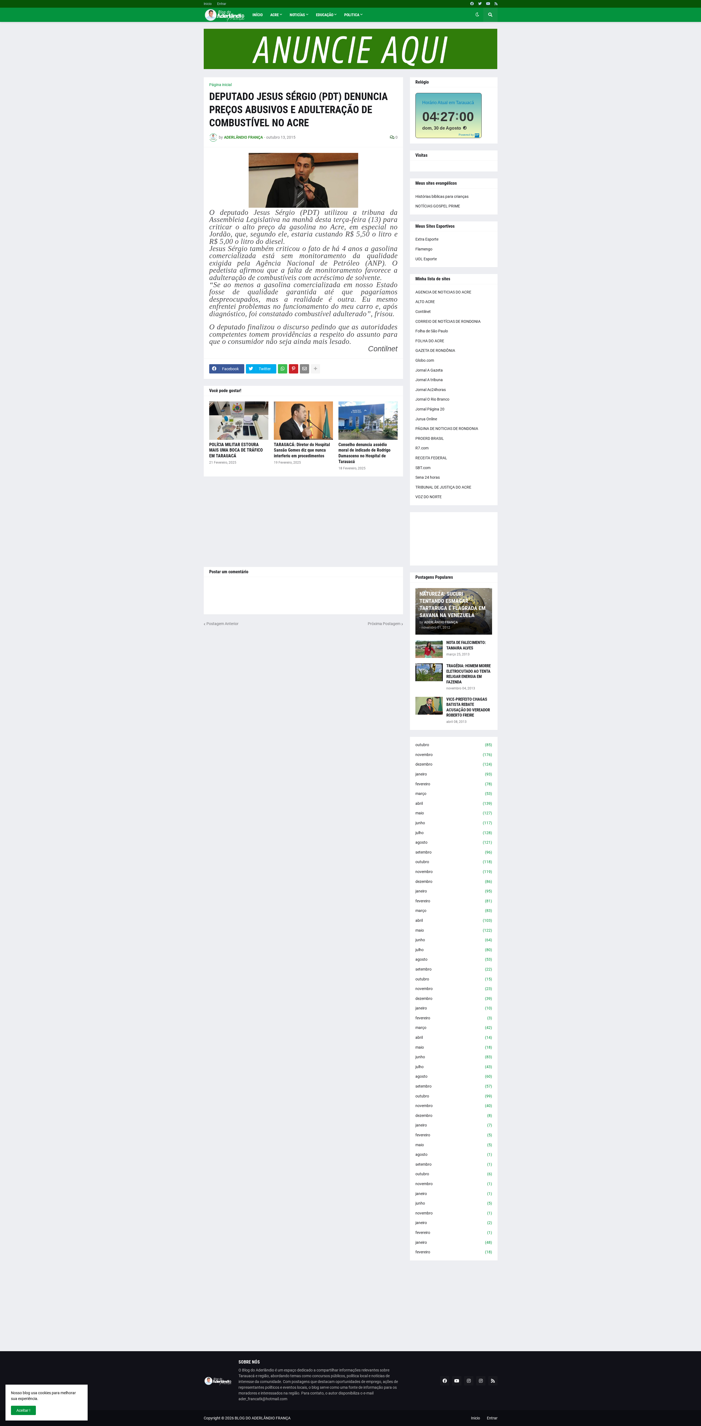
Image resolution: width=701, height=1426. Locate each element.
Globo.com (424, 360)
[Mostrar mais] (315, 368)
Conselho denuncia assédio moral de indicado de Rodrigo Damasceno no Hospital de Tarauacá (364, 453)
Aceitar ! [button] (23, 1410)
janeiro (453, 774)
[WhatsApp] (282, 368)
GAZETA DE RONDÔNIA (435, 350)
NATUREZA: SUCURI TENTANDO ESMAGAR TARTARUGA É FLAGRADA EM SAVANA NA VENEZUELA (452, 604)
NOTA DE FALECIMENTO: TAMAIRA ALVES (466, 645)
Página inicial (220, 85)
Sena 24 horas (427, 477)
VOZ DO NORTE (428, 497)
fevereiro (453, 784)
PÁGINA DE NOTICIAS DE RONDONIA (446, 428)
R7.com (422, 448)
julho (453, 833)
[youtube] (488, 4)
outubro (453, 745)
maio (453, 813)
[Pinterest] (293, 368)
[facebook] (472, 4)
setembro (453, 852)
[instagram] (468, 1380)
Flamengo (423, 249)
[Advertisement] (303, 521)
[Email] (304, 368)
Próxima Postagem (384, 623)
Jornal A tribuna (429, 380)
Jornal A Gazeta (429, 370)
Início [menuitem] (257, 15)
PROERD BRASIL (429, 438)
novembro (453, 754)
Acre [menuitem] (274, 15)
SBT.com (422, 468)
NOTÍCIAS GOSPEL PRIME (437, 206)
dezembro (453, 764)
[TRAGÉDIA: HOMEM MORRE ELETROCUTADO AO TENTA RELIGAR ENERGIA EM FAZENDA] (429, 672)
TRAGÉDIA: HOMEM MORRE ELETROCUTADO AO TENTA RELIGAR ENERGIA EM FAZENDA (468, 674)
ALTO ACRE (425, 302)
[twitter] (480, 4)
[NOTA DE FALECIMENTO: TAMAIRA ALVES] (429, 649)
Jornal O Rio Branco (432, 399)
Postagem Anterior (222, 623)
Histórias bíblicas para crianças (442, 196)
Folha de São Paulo (431, 331)
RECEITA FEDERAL (431, 458)
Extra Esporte (426, 239)
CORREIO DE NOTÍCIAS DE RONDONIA (448, 321)
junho (453, 823)
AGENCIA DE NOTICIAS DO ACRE (443, 292)
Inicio (208, 4)
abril (453, 803)
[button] (477, 15)
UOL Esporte (426, 259)
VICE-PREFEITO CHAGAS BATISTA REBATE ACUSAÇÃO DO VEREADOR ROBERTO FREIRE (468, 707)
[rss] (496, 4)
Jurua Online (426, 419)
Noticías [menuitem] (297, 15)
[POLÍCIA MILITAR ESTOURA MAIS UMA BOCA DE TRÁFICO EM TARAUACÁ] (238, 420)
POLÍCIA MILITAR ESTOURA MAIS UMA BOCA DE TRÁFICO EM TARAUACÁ (236, 450)
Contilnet (423, 311)
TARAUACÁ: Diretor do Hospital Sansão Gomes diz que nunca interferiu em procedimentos (302, 450)
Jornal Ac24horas (430, 389)
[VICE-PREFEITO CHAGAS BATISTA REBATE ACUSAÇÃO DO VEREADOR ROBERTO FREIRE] (429, 706)
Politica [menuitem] (351, 15)
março (453, 793)
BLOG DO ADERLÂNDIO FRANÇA (263, 1418)
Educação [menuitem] (324, 15)
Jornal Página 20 (429, 409)
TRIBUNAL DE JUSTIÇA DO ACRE (443, 487)
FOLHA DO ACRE (429, 341)
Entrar (221, 4)
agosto (453, 842)
